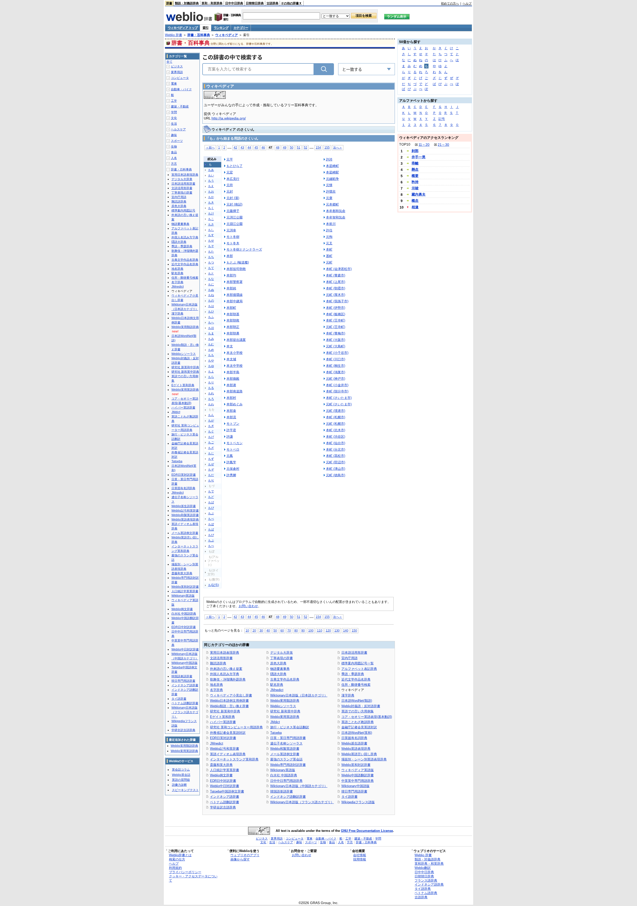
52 (305, 147)
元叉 (329, 243)
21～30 (443, 145)
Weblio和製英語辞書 (284, 748)
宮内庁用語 (349, 658)
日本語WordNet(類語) (356, 700)
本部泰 (231, 411)
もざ (211, 448)
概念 (415, 201)
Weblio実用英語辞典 (284, 717)
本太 (229, 346)
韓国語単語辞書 (281, 791)
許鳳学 (231, 462)
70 (289, 630)
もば (211, 502)
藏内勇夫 (418, 194)
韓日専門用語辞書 (354, 791)
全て (169, 61)
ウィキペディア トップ (183, 28)
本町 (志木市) (335, 430)
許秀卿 (231, 475)
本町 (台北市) (335, 449)
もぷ (211, 540)
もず (211, 459)
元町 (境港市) (335, 411)
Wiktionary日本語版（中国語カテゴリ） (298, 786)
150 (354, 630)
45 (256, 147)
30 (261, 630)
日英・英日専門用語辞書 (288, 738)
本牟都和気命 (335, 211)
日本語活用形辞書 (354, 652)
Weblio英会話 (181, 775)
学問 (174, 112)
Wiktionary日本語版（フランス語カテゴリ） (302, 802)
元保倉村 (232, 469)
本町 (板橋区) (335, 314)
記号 (441, 119)
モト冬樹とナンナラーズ (244, 249)
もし (211, 230)
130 (337, 630)
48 (277, 147)
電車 (174, 83)
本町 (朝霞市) (335, 288)
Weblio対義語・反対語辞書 (360, 706)
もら (211, 377)
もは (211, 306)
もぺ (211, 546)
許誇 (329, 159)
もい (211, 175)
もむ (211, 344)
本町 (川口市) (335, 359)
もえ (211, 186)
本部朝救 (232, 320)
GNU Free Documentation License (367, 831)
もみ (211, 339)
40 (268, 630)
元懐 (329, 185)
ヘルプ (467, 3)
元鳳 (229, 456)
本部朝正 (232, 327)
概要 (415, 176)
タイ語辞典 (423, 889)
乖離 (415, 163)
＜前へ (210, 147)
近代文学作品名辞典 (356, 679)
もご (211, 442)
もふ (211, 317)
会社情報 (359, 855)
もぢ (211, 480)
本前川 (331, 224)
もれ (211, 393)
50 (291, 147)
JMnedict (216, 743)
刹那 (415, 151)
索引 (205, 28)
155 (327, 147)
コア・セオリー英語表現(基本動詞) (366, 717)
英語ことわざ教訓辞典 (357, 722)
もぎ (211, 426)
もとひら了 (234, 166)
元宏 (229, 172)
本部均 (231, 275)
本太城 (231, 359)
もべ (211, 519)
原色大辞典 (278, 663)
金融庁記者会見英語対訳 (359, 727)
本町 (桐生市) (335, 366)
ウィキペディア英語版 (357, 770)
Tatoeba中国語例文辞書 (227, 791)
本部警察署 (234, 282)
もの (211, 300)
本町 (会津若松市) (339, 269)
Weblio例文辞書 (221, 775)
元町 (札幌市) (335, 424)
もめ (211, 350)
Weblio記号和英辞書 (224, 748)
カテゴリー (240, 28)
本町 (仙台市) (335, 443)
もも (211, 355)
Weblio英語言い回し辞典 (359, 754)
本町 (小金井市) (337, 385)
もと (211, 273)
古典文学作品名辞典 (284, 679)
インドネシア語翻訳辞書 (288, 797)
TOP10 (404, 144)
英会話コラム (181, 769)
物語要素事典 (280, 669)
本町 (329, 249)
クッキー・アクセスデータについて (193, 878)
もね (211, 295)
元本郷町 (332, 204)
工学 (174, 101)
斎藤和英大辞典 (221, 765)
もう (211, 180)
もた (211, 251)
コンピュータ (180, 78)
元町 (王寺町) (335, 327)
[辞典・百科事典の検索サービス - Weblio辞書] (189, 19)
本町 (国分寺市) (337, 391)
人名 (174, 158)
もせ (211, 240)
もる (211, 388)
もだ (211, 475)
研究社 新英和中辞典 (225, 711)
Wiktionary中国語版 (355, 786)
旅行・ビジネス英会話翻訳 (289, 727)
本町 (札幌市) (335, 417)
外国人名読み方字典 (224, 674)
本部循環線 (234, 295)
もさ (211, 224)
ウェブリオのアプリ (245, 855)
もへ (211, 322)
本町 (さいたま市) (339, 398)
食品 (174, 152)
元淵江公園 (234, 224)
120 (328, 630)
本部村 (231, 398)
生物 (174, 146)
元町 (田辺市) (335, 462)
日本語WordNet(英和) (356, 733)
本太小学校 (234, 353)
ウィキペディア (226, 35)
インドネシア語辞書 (224, 797)
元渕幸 (231, 230)
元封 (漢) (232, 198)
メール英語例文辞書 (284, 754)
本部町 (231, 308)
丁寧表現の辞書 (281, 658)
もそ (211, 246)
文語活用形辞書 (221, 658)
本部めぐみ (234, 404)
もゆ (211, 366)
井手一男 (418, 157)
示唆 (415, 188)
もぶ (211, 513)
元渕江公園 (234, 217)
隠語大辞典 (278, 674)
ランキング (221, 28)
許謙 (229, 436)
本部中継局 (234, 301)
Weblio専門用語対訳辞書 (288, 765)
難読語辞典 (218, 663)
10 (247, 630)
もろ (211, 399)
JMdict (275, 722)
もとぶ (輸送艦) (237, 262)
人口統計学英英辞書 (224, 770)
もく (211, 208)
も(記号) (213, 585)
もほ (211, 328)
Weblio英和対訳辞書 (356, 765)
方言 (174, 163)
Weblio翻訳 (423, 868)
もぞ (211, 469)
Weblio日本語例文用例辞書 (229, 700)
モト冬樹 (232, 237)
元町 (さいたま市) (339, 404)
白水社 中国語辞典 (283, 775)
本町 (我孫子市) (337, 301)
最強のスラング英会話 (286, 759)
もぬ (211, 290)
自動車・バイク (181, 89)
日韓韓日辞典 (255, 3)
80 (296, 630)
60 (282, 630)
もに (211, 284)
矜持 (415, 182)
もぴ (211, 535)
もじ (211, 453)
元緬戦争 (332, 179)
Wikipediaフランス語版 (358, 802)
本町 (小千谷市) (337, 353)
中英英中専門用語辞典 (357, 781)
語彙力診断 (179, 785)
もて (211, 268)
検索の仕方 (177, 859)
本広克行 (232, 179)
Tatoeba (276, 733)
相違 (415, 207)
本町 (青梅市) (335, 333)
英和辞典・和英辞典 (429, 863)
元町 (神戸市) (335, 378)
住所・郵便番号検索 (356, 685)
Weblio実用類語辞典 (284, 700)
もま (211, 333)
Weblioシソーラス (283, 706)
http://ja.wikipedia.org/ (229, 118)
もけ (211, 213)
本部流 (231, 417)
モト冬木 (232, 243)
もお (211, 191)
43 (242, 147)
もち (211, 257)
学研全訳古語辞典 (223, 807)
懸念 (415, 169)
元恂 (329, 237)
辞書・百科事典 (198, 35)
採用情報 (359, 859)
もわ (211, 404)
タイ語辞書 (349, 797)
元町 (329, 262)
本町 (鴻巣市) (335, 372)
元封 (229, 191)
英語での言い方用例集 (357, 711)
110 (319, 630)
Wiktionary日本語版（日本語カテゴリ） (298, 695)
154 (318, 147)
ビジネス (177, 66)
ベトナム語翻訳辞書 (224, 802)
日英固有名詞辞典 (354, 738)
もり (211, 382)
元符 (229, 185)
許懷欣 (331, 191)
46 (263, 147)
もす (211, 235)
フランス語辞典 (426, 880)
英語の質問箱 (181, 780)
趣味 (174, 135)
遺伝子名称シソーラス (286, 743)
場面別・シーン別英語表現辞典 (364, 759)
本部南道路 (234, 391)
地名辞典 (216, 685)
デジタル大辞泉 (281, 652)
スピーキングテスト (185, 790)
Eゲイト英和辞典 (222, 717)
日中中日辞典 (234, 3)
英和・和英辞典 (212, 3)
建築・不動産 (180, 106)
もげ (211, 437)
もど (211, 497)
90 (303, 630)
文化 (174, 118)
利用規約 (175, 868)
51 (298, 147)
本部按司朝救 (236, 269)
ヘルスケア (178, 129)
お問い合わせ (248, 606)
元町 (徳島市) (335, 475)
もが (211, 420)
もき (211, 202)
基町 (329, 256)
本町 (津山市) (335, 469)
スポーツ (177, 141)
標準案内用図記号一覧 (357, 663)
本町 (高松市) (335, 456)
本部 (229, 256)
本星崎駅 (332, 172)
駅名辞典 (276, 685)
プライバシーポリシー (185, 872)
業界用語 (177, 72)
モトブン (232, 424)
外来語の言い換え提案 (226, 669)
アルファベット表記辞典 (359, 669)
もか (211, 197)
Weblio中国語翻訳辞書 (357, 775)
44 (249, 147)
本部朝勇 (232, 333)
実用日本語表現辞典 (224, 652)
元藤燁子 (232, 211)
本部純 (231, 288)
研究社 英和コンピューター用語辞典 (236, 727)
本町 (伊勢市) (335, 308)
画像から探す (240, 859)
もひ (211, 311)
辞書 (169, 3)
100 (311, 630)
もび (211, 508)
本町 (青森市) (335, 275)
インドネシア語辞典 (429, 884)
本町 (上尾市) (335, 282)
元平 (229, 159)
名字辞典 (216, 690)
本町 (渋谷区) (335, 436)
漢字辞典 (347, 695)
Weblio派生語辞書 (354, 743)
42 (235, 147)
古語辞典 (272, 3)
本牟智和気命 (335, 217)
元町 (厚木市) (335, 295)
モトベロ (232, 449)
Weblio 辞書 (173, 35)
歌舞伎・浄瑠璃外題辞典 (228, 679)
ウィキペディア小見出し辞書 (231, 695)
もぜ (211, 464)
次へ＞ (337, 147)
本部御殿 (232, 378)
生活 (174, 123)
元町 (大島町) (335, 346)
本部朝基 (232, 314)
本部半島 (232, 372)
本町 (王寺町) (335, 320)
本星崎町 (332, 166)
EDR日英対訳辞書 (223, 738)
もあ (211, 170)
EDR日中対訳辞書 (223, 781)
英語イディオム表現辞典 (228, 754)
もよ (211, 371)
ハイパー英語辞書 (223, 722)
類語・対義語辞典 (187, 3)
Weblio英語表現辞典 (356, 748)
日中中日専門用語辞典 (286, 781)
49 (284, 147)
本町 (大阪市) (335, 340)
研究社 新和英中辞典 (285, 711)
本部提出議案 (236, 340)
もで (211, 491)
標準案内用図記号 (183, 210)
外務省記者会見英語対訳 (228, 733)
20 (254, 630)
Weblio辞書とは (180, 855)
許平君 (231, 430)
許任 (329, 230)
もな (211, 279)
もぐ (211, 431)
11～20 (424, 145)
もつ (211, 262)
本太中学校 (234, 366)
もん (211, 415)
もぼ (211, 524)
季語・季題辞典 (352, 674)
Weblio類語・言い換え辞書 (229, 706)
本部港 (231, 385)
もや (211, 360)
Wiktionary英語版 (282, 770)
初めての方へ (450, 3)
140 (345, 630)
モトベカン (234, 443)
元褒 (329, 198)
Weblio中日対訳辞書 (224, 786)
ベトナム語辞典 (426, 893)
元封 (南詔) (234, 204)
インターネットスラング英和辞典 (234, 759)
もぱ (211, 529)
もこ (211, 219)
